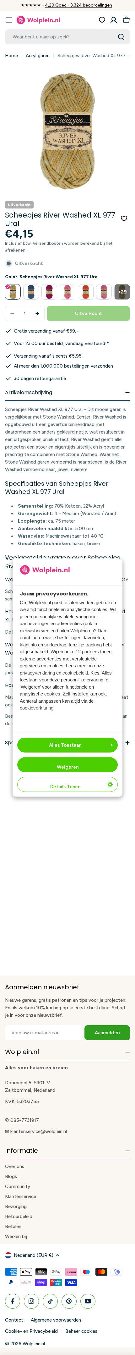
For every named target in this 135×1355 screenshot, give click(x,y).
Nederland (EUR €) (33, 1255)
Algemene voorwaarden (56, 1320)
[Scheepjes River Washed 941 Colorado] (31, 292)
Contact (14, 1320)
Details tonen (65, 787)
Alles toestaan (65, 745)
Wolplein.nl (34, 1344)
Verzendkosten (48, 243)
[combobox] (67, 36)
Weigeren (67, 767)
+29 (122, 292)
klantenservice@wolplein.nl (38, 1131)
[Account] (113, 20)
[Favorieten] (102, 20)
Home (11, 55)
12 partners (87, 651)
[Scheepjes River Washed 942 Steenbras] (49, 292)
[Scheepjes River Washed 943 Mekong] (67, 292)
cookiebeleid (75, 672)
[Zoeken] (121, 37)
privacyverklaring (37, 672)
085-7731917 (24, 1120)
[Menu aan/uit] (9, 20)
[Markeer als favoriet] (124, 218)
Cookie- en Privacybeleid (31, 1331)
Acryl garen (38, 55)
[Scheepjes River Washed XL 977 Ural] (13, 292)
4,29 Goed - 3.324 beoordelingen (78, 5)
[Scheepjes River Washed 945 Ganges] (104, 292)
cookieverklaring (36, 707)
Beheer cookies (81, 1331)
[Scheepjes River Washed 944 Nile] (86, 292)
